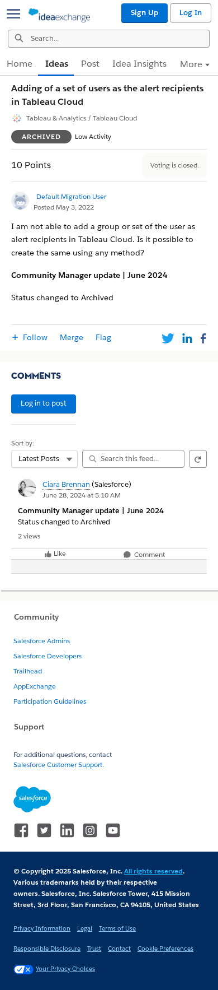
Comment (148, 555)
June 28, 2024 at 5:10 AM (81, 495)
